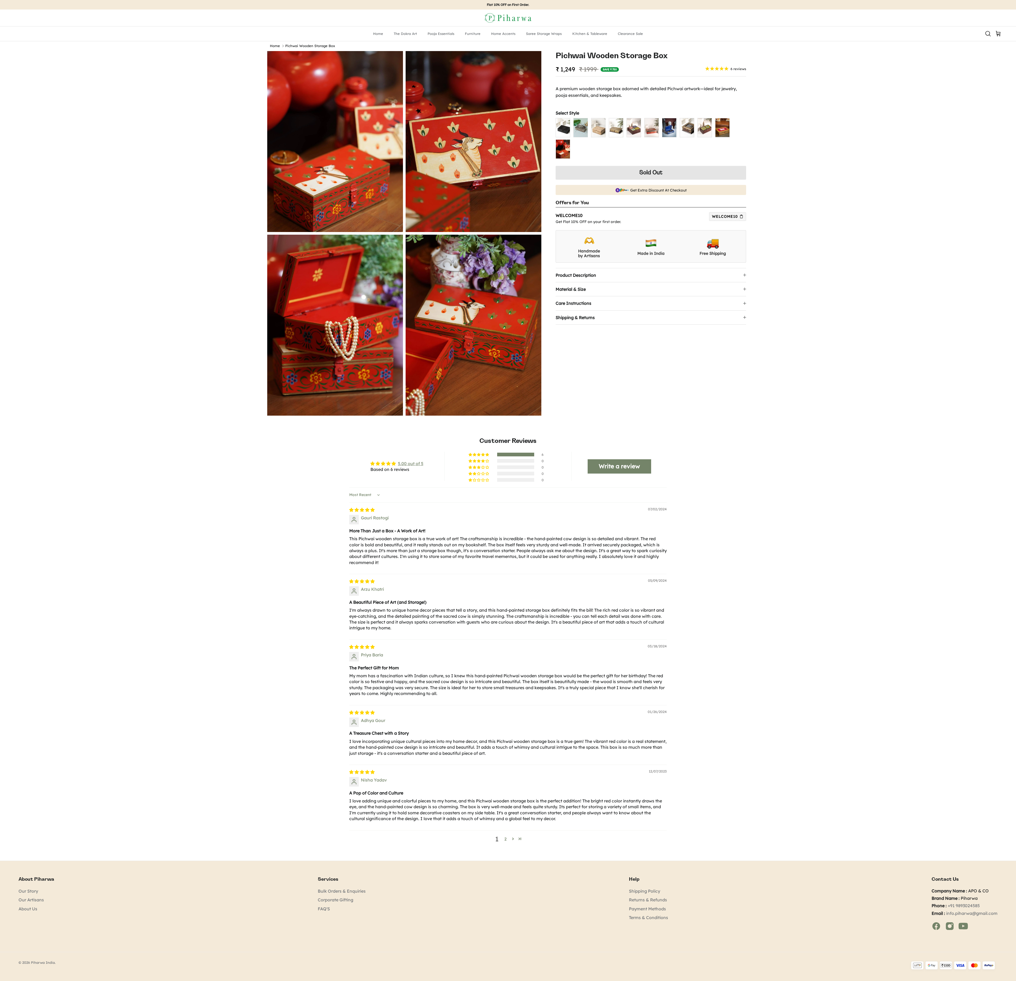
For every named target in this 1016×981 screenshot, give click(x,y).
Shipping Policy (644, 891)
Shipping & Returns (575, 317)
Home (378, 33)
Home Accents (503, 33)
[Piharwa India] (508, 18)
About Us (28, 908)
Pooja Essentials (441, 33)
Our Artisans (31, 899)
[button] (479, 454)
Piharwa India (43, 962)
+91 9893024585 (964, 905)
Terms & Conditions (648, 917)
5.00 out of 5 (410, 463)
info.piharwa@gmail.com (971, 913)
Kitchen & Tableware (589, 33)
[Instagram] (950, 925)
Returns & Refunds (648, 899)
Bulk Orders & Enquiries (342, 891)
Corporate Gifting (335, 899)
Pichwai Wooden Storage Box (310, 46)
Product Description (576, 275)
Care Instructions (573, 303)
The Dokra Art (405, 33)
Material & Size (571, 289)
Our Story (28, 891)
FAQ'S (324, 908)
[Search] (988, 33)
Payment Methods (647, 908)
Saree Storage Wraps (544, 33)
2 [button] (505, 839)
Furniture (472, 33)
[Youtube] (963, 925)
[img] (362, 509)
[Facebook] (937, 925)
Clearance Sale (630, 33)
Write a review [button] (619, 466)
